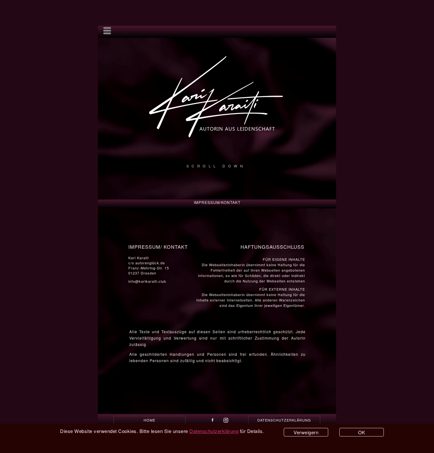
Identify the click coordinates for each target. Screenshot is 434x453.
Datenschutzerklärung (284, 420)
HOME (149, 420)
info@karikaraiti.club (147, 281)
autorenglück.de (150, 262)
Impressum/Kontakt (217, 202)
